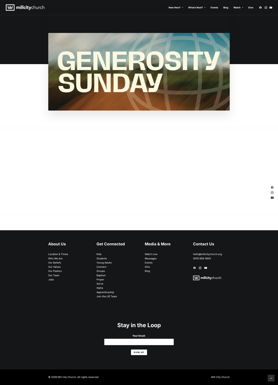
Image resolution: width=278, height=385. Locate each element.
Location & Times (58, 254)
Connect (101, 266)
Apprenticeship (105, 292)
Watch (237, 7)
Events (214, 7)
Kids (99, 254)
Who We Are (55, 258)
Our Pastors (55, 271)
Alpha (100, 287)
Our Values (54, 266)
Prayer (100, 279)
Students (102, 258)
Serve (100, 283)
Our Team (53, 275)
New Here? (175, 7)
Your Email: (139, 335)
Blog (225, 7)
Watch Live (151, 254)
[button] (261, 7)
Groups (101, 271)
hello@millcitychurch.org (207, 254)
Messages (151, 258)
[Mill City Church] (25, 7)
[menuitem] (175, 7)
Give (250, 7)
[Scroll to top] (271, 377)
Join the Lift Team (107, 296)
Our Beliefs (54, 262)
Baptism (101, 275)
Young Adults (104, 262)
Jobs (51, 279)
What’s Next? (195, 7)
